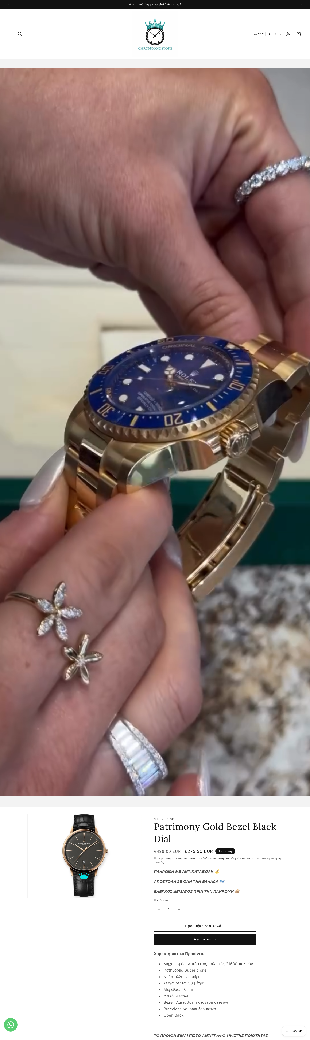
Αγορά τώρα (205, 939)
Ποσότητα (161, 900)
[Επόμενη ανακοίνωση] (301, 4)
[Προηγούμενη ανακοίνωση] (8, 4)
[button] (10, 34)
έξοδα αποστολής (213, 857)
